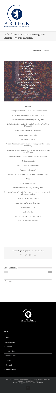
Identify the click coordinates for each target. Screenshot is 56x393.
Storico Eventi (10, 356)
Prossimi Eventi (11, 351)
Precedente (37, 51)
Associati (8, 347)
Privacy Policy (17, 383)
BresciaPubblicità (37, 383)
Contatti (8, 365)
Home (7, 337)
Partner (8, 360)
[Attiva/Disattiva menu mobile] (50, 4)
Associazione (10, 342)
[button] (6, 272)
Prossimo (46, 51)
